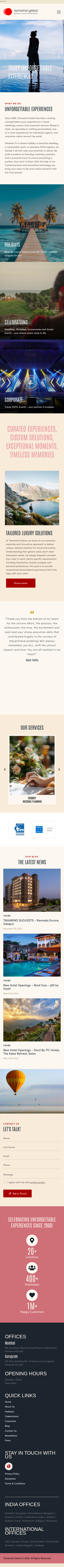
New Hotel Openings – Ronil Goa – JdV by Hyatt (31, 987)
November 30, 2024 (12, 928)
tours (7, 915)
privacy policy (38, 1182)
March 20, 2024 (10, 993)
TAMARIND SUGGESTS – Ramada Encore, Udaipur (31, 922)
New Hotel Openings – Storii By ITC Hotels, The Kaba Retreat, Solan (31, 1051)
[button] (59, 12)
